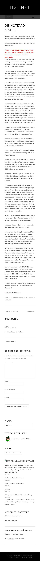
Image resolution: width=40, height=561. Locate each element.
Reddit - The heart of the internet (14, 478)
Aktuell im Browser (22, 461)
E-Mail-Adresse (10, 389)
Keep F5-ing (31, 311)
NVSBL (28, 439)
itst (12, 439)
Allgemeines (14, 297)
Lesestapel (11, 539)
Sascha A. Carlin (21, 439)
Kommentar (8, 363)
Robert (7, 326)
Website (7, 397)
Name (7, 381)
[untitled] (7, 489)
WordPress (27, 555)
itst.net (20, 8)
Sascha (31, 297)
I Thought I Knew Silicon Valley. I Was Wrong (18, 495)
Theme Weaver (26, 557)
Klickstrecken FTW (11, 311)
